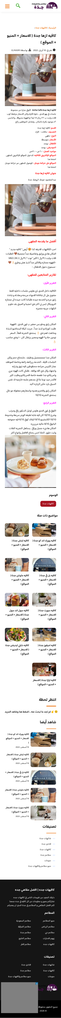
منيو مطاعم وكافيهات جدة (39, 866)
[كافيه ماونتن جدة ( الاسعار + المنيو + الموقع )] (43, 795)
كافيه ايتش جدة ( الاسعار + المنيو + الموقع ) (20, 545)
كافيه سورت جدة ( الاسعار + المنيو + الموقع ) (47, 614)
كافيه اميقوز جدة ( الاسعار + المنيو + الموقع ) (47, 649)
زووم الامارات (48, 938)
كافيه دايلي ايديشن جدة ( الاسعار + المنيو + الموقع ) (17, 649)
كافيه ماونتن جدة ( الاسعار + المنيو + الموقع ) (19, 579)
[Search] (17, 6)
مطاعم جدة (46, 855)
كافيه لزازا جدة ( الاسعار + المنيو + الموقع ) (44, 682)
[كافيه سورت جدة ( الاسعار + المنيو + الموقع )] (43, 813)
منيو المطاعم (48, 921)
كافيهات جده (48, 944)
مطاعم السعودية (23, 921)
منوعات (47, 861)
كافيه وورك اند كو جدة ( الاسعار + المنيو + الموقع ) (44, 545)
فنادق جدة (46, 844)
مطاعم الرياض (47, 927)
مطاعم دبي (49, 933)
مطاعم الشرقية (24, 927)
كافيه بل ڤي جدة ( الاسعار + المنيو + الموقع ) (47, 579)
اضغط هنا (52, 159)
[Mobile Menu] (7, 6)
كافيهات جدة (48, 504)
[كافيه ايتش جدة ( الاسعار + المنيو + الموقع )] (43, 760)
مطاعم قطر (26, 944)
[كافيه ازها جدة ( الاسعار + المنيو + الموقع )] (30, 80)
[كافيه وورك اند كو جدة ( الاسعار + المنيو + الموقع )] (43, 739)
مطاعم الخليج (25, 938)
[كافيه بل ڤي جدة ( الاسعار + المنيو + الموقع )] (43, 777)
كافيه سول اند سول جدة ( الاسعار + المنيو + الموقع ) (17, 614)
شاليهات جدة (45, 839)
